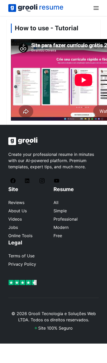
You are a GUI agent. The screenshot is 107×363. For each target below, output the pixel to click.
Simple (60, 210)
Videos (15, 219)
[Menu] (96, 8)
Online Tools (20, 235)
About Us (17, 210)
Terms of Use (21, 255)
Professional (66, 219)
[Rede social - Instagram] (43, 180)
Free (58, 235)
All (56, 202)
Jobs (13, 227)
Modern (61, 227)
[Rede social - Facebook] (14, 180)
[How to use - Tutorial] (35, 8)
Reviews (16, 202)
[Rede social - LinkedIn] (28, 180)
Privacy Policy (22, 264)
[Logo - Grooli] (53, 141)
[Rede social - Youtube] (57, 180)
